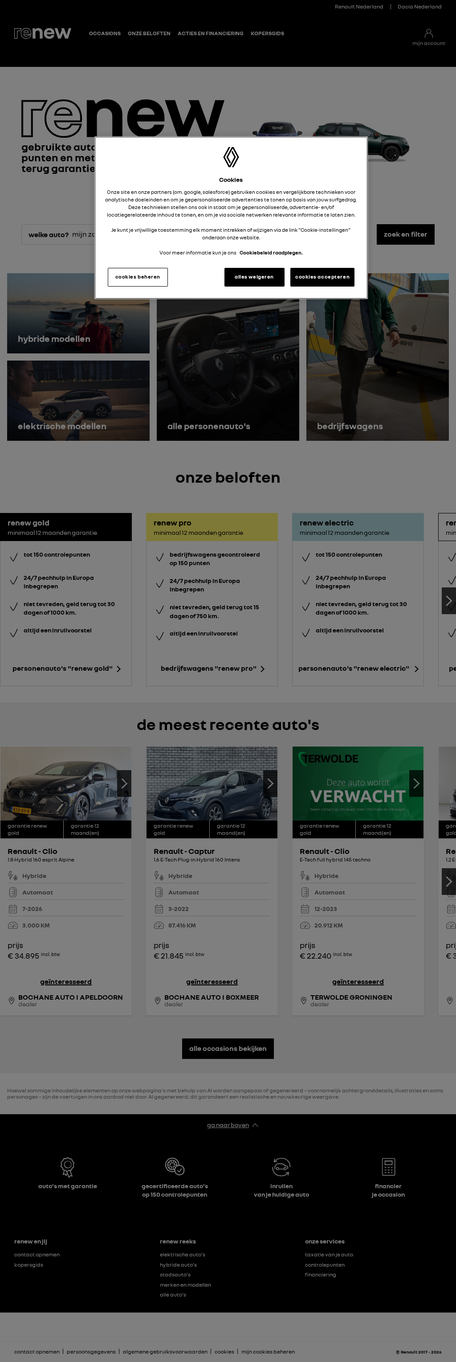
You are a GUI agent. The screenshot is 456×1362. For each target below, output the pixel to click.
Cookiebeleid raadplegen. (271, 253)
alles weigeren (254, 277)
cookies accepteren (322, 277)
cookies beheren (138, 277)
